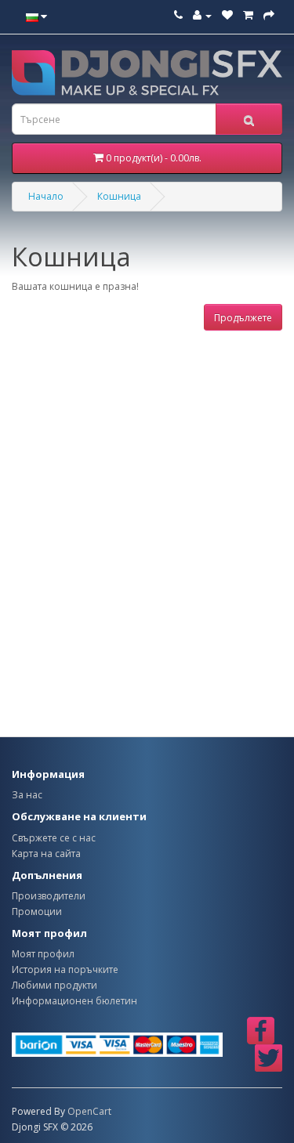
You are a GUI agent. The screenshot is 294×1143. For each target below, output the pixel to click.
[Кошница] (248, 15)
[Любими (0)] (227, 15)
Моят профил (43, 953)
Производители (48, 895)
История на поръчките (65, 969)
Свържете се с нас (54, 838)
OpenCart (89, 1111)
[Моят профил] (202, 15)
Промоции (37, 911)
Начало (46, 196)
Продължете (243, 317)
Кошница (119, 196)
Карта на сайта (46, 853)
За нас (27, 794)
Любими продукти (54, 985)
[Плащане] (268, 15)
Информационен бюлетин (74, 1000)
